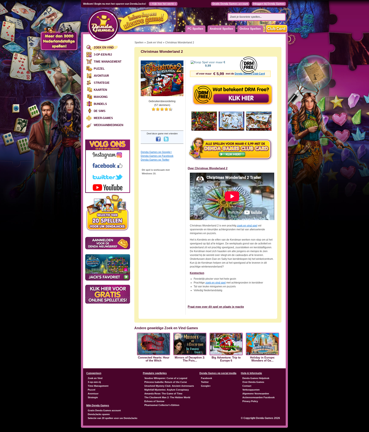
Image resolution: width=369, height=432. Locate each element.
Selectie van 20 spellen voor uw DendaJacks (112, 418)
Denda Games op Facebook (157, 155)
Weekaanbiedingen (108, 125)
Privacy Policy (250, 401)
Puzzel (99, 68)
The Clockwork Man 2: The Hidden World (167, 397)
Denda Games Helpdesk (255, 378)
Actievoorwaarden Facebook (258, 397)
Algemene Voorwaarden (255, 393)
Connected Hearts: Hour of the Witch (153, 359)
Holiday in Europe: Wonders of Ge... (262, 359)
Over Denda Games (253, 382)
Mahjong (101, 96)
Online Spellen (250, 28)
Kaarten (100, 89)
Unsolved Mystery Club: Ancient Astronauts (169, 386)
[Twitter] (166, 142)
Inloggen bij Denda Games (269, 3)
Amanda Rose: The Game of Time (163, 393)
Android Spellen (221, 28)
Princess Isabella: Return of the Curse (165, 382)
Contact (246, 386)
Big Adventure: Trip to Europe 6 (226, 359)
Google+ (206, 386)
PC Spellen (195, 28)
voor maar (215, 63)
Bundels (100, 104)
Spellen (139, 42)
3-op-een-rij (103, 54)
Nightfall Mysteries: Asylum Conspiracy (166, 389)
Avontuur (101, 75)
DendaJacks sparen (99, 414)
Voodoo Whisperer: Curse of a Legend (165, 378)
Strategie (102, 82)
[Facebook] (158, 142)
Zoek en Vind (104, 47)
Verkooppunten (251, 389)
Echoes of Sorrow (154, 401)
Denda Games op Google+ (156, 152)
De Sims (99, 111)
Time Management (108, 61)
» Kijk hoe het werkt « (163, 3)
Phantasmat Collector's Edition (161, 405)
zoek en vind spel (247, 225)
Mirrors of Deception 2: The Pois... (190, 359)
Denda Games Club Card (250, 73)
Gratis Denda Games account (230, 3)
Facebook (206, 378)
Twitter (205, 382)
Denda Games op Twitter (155, 159)
